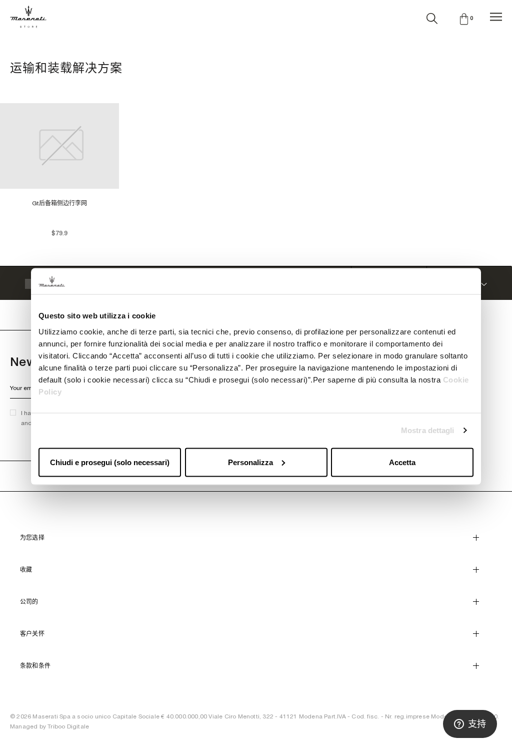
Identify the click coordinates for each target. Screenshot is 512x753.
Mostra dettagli (427, 430)
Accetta (402, 462)
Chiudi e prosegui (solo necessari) (110, 462)
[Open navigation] (496, 17)
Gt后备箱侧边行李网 (59, 203)
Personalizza (250, 462)
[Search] (432, 16)
